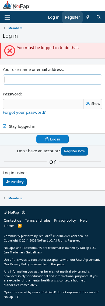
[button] (23, 212)
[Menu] (7, 17)
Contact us (12, 220)
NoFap (13, 212)
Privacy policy (65, 220)
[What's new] (88, 17)
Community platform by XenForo (46, 236)
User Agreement (87, 259)
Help (84, 220)
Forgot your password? (24, 112)
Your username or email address (33, 69)
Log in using (14, 172)
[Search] (98, 17)
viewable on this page (48, 264)
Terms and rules (37, 220)
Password (12, 94)
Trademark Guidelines (25, 252)
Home (9, 225)
